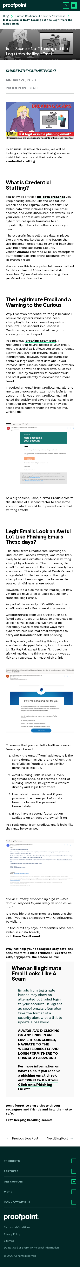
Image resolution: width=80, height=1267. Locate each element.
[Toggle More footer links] (73, 1192)
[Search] (66, 5)
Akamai (22, 252)
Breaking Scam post (40, 340)
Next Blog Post (57, 1138)
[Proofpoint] (15, 5)
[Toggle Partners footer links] (73, 1171)
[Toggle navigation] (74, 5)
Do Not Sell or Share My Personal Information (31, 1247)
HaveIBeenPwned (26, 936)
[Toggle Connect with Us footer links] (73, 1202)
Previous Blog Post (25, 1138)
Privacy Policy (12, 1234)
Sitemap (9, 1240)
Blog (6, 16)
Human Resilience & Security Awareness (40, 16)
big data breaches (51, 197)
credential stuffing (20, 161)
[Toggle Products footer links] (73, 1161)
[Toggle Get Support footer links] (73, 1181)
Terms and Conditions (17, 1227)
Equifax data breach (44, 205)
